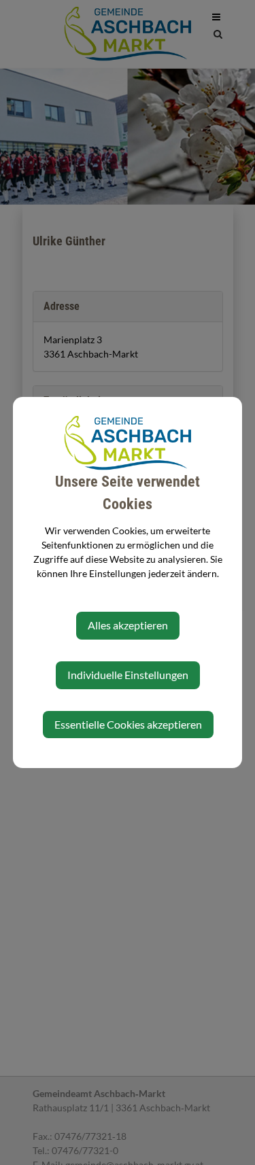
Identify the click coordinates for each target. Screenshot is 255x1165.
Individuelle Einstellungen (127, 674)
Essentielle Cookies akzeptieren (128, 724)
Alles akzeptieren (128, 625)
